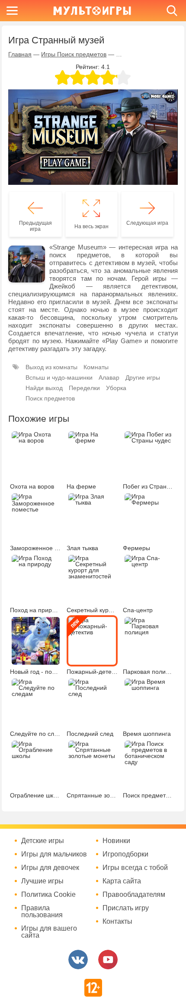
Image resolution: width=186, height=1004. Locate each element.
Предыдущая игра (35, 226)
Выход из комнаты (51, 367)
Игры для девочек (50, 867)
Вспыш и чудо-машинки (59, 377)
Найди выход (44, 388)
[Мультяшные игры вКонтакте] (78, 959)
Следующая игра (147, 223)
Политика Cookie (48, 894)
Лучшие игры (42, 881)
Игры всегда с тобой (135, 867)
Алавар (109, 377)
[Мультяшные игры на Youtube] (108, 959)
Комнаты (96, 367)
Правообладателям (134, 894)
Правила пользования (42, 912)
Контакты (117, 921)
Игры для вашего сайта (49, 932)
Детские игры (42, 840)
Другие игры (142, 377)
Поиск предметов (50, 398)
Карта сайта (122, 881)
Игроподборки (125, 854)
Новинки (116, 840)
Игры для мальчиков (54, 854)
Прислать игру (126, 908)
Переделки (84, 388)
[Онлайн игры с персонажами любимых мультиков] (92, 10)
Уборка (116, 388)
